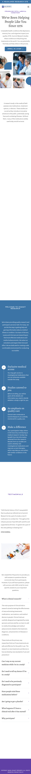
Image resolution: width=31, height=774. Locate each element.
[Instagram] (14, 752)
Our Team (17, 739)
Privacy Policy (18, 772)
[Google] (20, 752)
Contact (15, 747)
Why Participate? (14, 742)
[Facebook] (10, 752)
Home (10, 739)
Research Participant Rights (14, 744)
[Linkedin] (17, 752)
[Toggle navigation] (24, 7)
